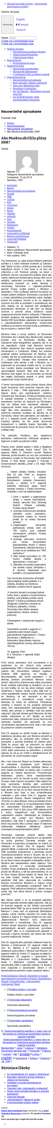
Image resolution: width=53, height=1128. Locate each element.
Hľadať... (5, 37)
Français (24, 24)
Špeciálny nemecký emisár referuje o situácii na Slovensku (26, 1078)
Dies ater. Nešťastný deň (26, 85)
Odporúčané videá (23, 57)
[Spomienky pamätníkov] (20, 1020)
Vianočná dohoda (16, 1096)
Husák (10, 193)
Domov (10, 123)
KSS (9, 202)
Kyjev (10, 210)
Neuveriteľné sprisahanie (27, 80)
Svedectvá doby (15, 66)
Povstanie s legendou (24, 88)
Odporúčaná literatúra (25, 54)
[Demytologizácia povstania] (22, 1010)
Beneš (10, 188)
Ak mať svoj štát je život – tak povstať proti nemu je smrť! (27, 5)
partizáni (12, 185)
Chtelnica (45, 1058)
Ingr (9, 219)
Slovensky (7, 24)
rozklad (7, 1054)
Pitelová (46, 1050)
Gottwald (12, 241)
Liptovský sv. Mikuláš (18, 233)
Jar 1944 (5, 1061)
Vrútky (10, 227)
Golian (10, 199)
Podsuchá (34, 1050)
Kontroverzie (14, 60)
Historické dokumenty (25, 71)
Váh (15, 1054)
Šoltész (34, 1058)
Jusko (19, 1048)
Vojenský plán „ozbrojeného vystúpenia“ (27, 1088)
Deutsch (21, 29)
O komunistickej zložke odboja (22, 1102)
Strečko (11, 222)
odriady (11, 216)
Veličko (11, 213)
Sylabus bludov (15, 49)
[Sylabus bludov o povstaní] (22, 989)
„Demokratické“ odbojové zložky (23, 1099)
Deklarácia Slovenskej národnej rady (24, 1049)
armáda (25, 1054)
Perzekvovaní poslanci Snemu (29, 51)
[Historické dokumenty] (19, 999)
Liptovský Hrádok (16, 239)
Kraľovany (12, 225)
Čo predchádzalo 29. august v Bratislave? (28, 1074)
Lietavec (29, 1048)
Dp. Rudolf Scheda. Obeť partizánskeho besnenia (26, 98)
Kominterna (21, 1058)
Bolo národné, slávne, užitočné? (30, 82)
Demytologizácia (16, 77)
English (20, 19)
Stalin (10, 208)
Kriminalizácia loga (24, 63)
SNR (9, 196)
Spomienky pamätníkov (26, 68)
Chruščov (12, 205)
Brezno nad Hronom (18, 236)
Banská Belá (7, 1048)
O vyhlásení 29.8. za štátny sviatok (31, 74)
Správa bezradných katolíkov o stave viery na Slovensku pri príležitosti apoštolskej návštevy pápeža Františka (26, 1042)
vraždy (6, 1058)
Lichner (36, 1054)
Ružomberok (14, 230)
